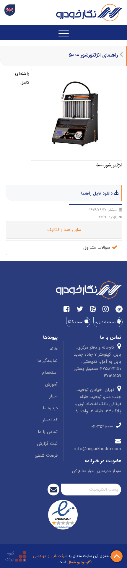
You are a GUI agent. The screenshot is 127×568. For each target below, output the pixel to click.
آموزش (51, 384)
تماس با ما (48, 431)
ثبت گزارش (47, 443)
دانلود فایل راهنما (97, 193)
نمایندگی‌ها (47, 360)
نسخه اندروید (106, 322)
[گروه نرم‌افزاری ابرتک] (15, 556)
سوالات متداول (97, 247)
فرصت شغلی (46, 455)
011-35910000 (102, 426)
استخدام (50, 372)
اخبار (53, 396)
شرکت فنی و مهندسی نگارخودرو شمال (62, 559)
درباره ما (50, 408)
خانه (54, 348)
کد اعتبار (50, 419)
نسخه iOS (76, 322)
